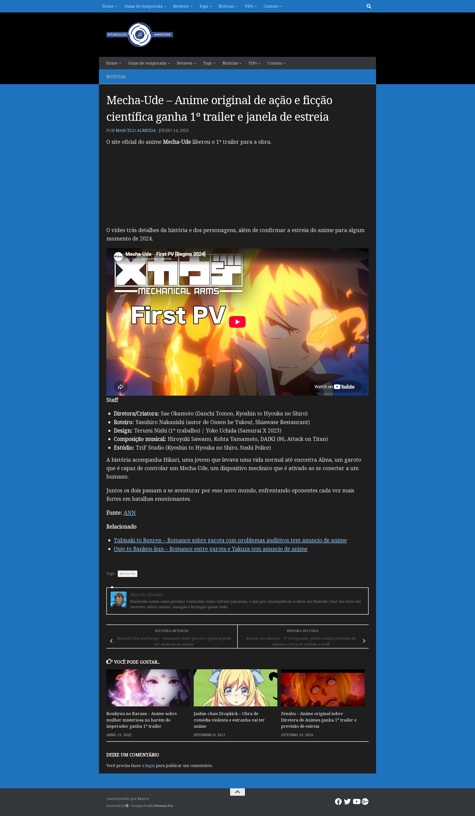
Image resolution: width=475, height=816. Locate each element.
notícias (115, 76)
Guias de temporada (143, 6)
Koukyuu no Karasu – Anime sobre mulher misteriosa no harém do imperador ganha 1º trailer (141, 720)
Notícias (226, 6)
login (150, 765)
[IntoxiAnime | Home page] (139, 34)
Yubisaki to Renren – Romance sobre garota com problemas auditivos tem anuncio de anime (230, 540)
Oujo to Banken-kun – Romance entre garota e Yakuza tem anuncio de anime (211, 548)
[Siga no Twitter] (347, 801)
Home (108, 6)
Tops (203, 6)
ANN (130, 512)
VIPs (249, 6)
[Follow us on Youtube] (356, 801)
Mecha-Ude (127, 574)
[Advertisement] (237, 185)
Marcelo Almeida (136, 130)
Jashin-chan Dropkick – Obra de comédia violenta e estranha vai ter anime (229, 720)
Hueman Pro (163, 805)
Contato (271, 6)
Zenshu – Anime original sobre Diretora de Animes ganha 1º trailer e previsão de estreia (318, 720)
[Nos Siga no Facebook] (338, 801)
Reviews (181, 6)
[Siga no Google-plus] (365, 801)
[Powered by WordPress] (127, 805)
